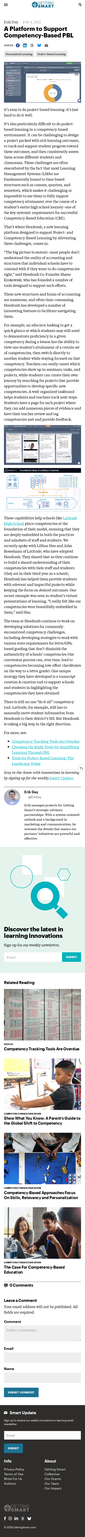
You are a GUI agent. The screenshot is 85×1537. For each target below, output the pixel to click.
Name (9, 1368)
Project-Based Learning (52, 54)
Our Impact (52, 1488)
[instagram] (10, 1518)
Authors (10, 1483)
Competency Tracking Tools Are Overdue (45, 741)
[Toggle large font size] (81, 768)
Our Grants (52, 1479)
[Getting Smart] (43, 4)
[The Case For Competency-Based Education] (42, 1233)
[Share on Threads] (32, 45)
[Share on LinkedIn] (25, 45)
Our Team (51, 1483)
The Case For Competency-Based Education (34, 1269)
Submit (71, 957)
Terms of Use (13, 1474)
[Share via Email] (46, 45)
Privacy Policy (14, 1469)
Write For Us (13, 1479)
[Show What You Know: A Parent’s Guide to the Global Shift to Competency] (42, 1084)
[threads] (23, 1518)
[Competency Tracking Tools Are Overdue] (42, 1014)
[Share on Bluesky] (39, 45)
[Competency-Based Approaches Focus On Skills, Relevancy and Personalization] (42, 1158)
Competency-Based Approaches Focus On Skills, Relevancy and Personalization (41, 1195)
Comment (12, 1321)
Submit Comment (21, 1392)
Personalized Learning (19, 54)
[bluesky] (29, 1519)
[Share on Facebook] (18, 45)
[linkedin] (16, 1518)
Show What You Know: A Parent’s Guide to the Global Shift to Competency (42, 1120)
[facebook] (5, 1518)
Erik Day (11, 21)
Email (8, 1348)
